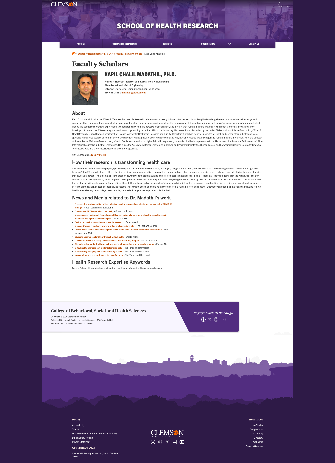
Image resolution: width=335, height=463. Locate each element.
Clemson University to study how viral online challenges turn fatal (105, 226)
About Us (81, 43)
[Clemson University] (64, 6)
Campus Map (256, 429)
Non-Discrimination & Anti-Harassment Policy (94, 433)
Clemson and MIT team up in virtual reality (94, 211)
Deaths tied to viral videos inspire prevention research (99, 222)
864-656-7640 (57, 323)
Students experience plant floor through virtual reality (99, 236)
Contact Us (254, 43)
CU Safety (258, 433)
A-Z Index (258, 425)
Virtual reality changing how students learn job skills (98, 247)
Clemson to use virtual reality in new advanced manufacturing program (107, 240)
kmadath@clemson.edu (134, 92)
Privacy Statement (81, 441)
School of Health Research (91, 53)
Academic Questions (84, 323)
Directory (258, 437)
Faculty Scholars (133, 53)
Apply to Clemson (254, 445)
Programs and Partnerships (124, 43)
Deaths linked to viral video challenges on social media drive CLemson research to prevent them (118, 229)
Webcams (258, 441)
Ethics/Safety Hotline (82, 437)
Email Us (70, 323)
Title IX (75, 429)
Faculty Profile (98, 154)
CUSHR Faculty (208, 43)
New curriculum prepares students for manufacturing (99, 255)
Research (167, 43)
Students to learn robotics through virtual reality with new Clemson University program (114, 244)
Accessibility (78, 425)
